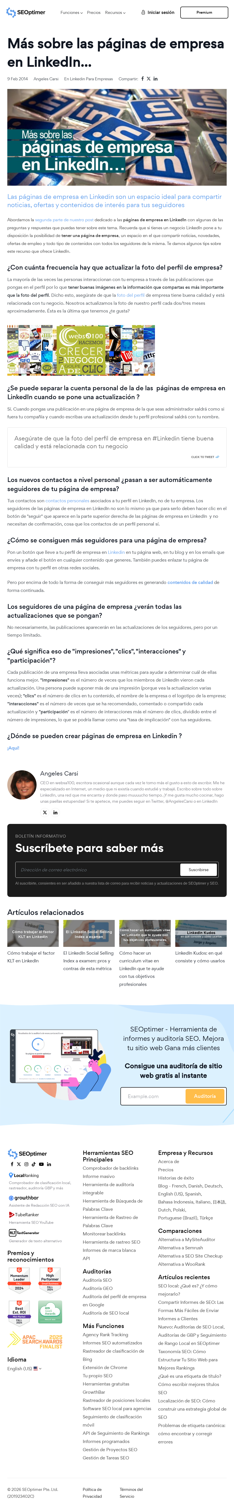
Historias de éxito (176, 1178)
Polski (179, 1210)
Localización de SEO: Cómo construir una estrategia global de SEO (192, 1409)
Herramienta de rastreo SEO (111, 1242)
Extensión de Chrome (105, 1367)
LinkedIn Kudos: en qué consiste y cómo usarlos (200, 957)
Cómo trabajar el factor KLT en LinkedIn (31, 957)
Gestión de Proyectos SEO (110, 1450)
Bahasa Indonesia (175, 1202)
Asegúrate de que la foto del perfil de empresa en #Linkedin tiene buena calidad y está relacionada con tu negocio (114, 442)
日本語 (219, 1202)
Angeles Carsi (46, 78)
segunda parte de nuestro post (65, 219)
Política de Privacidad (92, 1493)
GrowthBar (94, 1392)
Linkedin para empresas (91, 78)
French (179, 1186)
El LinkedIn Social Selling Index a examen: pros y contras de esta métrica (88, 960)
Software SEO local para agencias (117, 1409)
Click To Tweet (202, 457)
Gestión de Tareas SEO (106, 1458)
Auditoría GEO (98, 1288)
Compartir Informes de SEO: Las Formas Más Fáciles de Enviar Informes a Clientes (191, 1310)
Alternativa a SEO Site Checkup (190, 1256)
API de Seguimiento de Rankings (116, 1433)
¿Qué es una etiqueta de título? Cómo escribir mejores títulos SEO (189, 1384)
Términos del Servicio (131, 1493)
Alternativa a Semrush (180, 1248)
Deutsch (213, 1186)
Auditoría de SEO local (106, 1313)
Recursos (113, 12)
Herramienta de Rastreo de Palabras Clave (110, 1221)
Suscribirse (199, 869)
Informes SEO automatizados (112, 1343)
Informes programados (106, 1441)
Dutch (164, 1210)
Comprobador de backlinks (110, 1168)
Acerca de (168, 1161)
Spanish (193, 1194)
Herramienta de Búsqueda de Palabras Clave (113, 1205)
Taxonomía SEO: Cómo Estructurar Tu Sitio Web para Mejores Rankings (188, 1360)
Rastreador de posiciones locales (116, 1400)
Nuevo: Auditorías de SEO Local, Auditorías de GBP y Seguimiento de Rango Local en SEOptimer (192, 1335)
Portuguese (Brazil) (177, 1218)
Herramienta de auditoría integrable (108, 1189)
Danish (195, 1186)
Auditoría (205, 1096)
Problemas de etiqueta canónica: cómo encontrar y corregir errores (191, 1433)
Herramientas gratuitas (106, 1384)
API (86, 1258)
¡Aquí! (13, 748)
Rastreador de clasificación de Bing (113, 1355)
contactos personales (67, 501)
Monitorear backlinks (104, 1234)
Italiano (203, 1202)
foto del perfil (130, 295)
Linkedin (116, 552)
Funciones (70, 12)
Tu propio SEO (97, 1376)
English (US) (170, 1194)
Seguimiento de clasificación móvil (112, 1421)
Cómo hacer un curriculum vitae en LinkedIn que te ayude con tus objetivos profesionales (141, 968)
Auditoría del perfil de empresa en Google (114, 1301)
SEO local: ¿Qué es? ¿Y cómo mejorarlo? (187, 1290)
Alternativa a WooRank (181, 1264)
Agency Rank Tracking (105, 1335)
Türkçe (206, 1218)
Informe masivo (99, 1176)
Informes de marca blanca (109, 1250)
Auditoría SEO (97, 1280)
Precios (94, 12)
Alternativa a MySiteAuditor (186, 1239)
